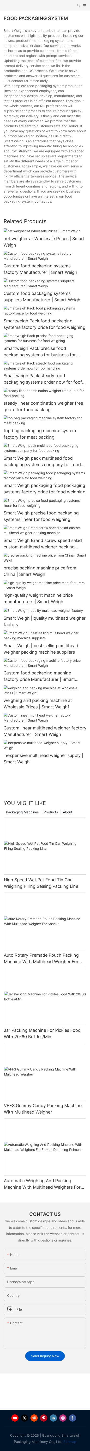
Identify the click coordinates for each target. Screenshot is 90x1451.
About (67, 812)
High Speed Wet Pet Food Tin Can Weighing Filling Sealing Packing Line (41, 883)
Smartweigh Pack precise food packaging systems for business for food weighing (40, 352)
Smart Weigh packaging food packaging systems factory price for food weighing (44, 488)
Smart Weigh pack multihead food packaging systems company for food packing (42, 462)
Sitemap (69, 1442)
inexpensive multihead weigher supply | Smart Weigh (43, 758)
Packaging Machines (22, 812)
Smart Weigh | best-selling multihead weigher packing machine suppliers (41, 649)
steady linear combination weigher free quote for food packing (43, 406)
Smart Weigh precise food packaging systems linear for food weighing (41, 516)
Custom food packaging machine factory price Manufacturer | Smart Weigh (39, 676)
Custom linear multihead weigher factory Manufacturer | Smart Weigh (45, 731)
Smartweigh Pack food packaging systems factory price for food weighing (44, 324)
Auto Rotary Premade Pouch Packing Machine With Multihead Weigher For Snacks (41, 959)
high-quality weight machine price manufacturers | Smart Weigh (38, 598)
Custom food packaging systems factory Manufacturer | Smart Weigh (40, 269)
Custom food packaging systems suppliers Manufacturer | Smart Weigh (42, 296)
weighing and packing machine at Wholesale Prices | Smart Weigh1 (38, 703)
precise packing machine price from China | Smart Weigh (40, 571)
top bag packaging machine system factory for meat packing (40, 434)
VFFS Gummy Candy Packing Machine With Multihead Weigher (43, 1108)
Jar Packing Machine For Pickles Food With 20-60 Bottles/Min (42, 1033)
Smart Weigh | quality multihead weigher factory (45, 621)
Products (51, 812)
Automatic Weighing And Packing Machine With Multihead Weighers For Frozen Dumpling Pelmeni (42, 1184)
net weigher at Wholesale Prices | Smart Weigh (44, 242)
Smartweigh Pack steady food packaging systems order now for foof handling (43, 379)
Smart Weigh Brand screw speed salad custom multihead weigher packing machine (43, 544)
